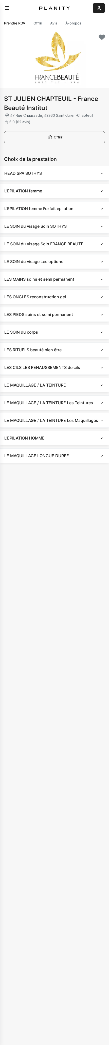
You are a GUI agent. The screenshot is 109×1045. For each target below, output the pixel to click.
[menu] (7, 8)
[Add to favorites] (102, 37)
